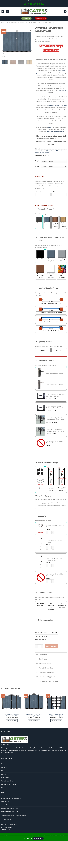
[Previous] (4, 42)
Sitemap (3, 788)
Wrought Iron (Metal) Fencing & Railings (13, 815)
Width (37, 166)
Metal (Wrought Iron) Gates (9, 811)
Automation (5, 805)
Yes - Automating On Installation (51, 606)
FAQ (2, 771)
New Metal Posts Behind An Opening (51, 321)
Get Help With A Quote (8, 784)
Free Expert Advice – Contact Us (11, 798)
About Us (11, 752)
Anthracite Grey (47, 224)
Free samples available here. (55, 131)
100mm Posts (51, 487)
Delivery (3, 774)
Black (38, 223)
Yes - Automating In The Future (62, 605)
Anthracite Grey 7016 (51, 260)
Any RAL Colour (61, 274)
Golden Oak (63, 224)
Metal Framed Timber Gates (9, 808)
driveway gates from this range (57, 105)
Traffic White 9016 (51, 274)
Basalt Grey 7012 (62, 260)
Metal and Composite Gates (15, 22)
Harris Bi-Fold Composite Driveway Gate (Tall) (56, 715)
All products (5, 801)
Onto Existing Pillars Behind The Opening (51, 331)
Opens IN (43, 350)
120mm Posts (62, 487)
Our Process (5, 777)
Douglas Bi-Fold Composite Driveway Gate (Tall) (11, 715)
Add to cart (51, 646)
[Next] (29, 42)
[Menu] (3, 11)
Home (3, 22)
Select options (11, 720)
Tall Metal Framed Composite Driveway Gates (40, 22)
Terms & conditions (7, 781)
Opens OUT (59, 350)
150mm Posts (45, 503)
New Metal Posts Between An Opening (51, 312)
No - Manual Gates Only (40, 604)
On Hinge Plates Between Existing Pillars (51, 303)
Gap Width (38, 191)
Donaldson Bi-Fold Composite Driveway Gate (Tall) (34, 715)
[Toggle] (37, 655)
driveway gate (61, 90)
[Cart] (65, 11)
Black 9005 (40, 259)
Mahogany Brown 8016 (40, 274)
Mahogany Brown (55, 224)
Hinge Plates (40, 487)
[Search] (7, 11)
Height (37, 161)
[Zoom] (3, 55)
